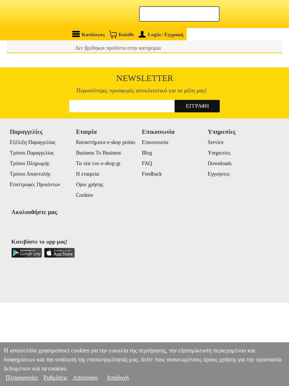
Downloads (219, 163)
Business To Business (98, 153)
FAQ (147, 163)
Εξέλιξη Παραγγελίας (33, 142)
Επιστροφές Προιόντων (35, 184)
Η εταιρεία (87, 174)
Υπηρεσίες (219, 153)
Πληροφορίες (22, 377)
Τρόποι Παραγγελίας (32, 153)
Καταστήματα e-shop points (105, 142)
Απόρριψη (85, 377)
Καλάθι (126, 34)
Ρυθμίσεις (55, 377)
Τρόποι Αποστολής (30, 174)
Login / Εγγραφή (165, 34)
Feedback (152, 174)
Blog (147, 153)
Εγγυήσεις (219, 174)
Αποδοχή (117, 377)
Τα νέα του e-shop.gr (98, 163)
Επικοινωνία (155, 142)
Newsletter (144, 78)
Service (216, 142)
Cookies (84, 195)
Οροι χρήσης (89, 184)
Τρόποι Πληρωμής (30, 163)
